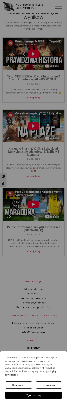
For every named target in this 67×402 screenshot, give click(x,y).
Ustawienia (49, 385)
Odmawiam (18, 385)
